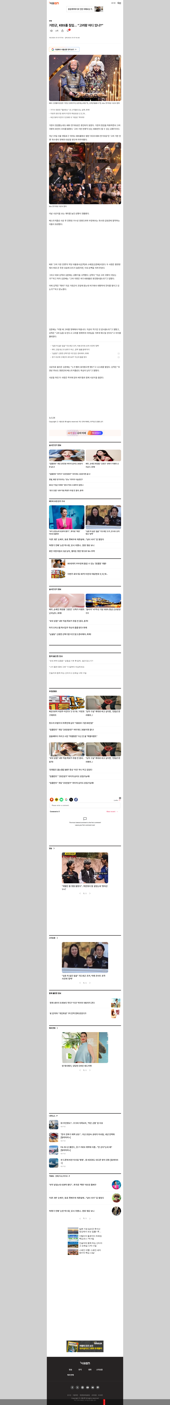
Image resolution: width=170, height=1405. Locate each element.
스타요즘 (52, 938)
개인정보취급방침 (85, 1395)
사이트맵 (93, 1395)
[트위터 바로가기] (77, 1387)
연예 (50, 21)
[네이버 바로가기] (93, 1387)
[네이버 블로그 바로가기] (98, 1387)
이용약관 (75, 1395)
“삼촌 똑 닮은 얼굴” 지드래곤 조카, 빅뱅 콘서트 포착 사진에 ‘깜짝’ (75, 346)
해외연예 (52, 1028)
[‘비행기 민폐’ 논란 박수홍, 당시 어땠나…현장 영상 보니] (116, 1211)
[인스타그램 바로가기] (88, 1387)
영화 (89, 1369)
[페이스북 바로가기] (72, 1387)
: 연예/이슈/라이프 (58, 1176)
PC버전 (100, 1395)
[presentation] (80, 893)
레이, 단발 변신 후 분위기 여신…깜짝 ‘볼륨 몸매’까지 (71, 349)
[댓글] (68, 30)
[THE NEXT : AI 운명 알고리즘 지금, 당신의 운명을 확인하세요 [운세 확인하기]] (85, 433)
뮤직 (80, 1369)
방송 (50, 848)
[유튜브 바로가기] (82, 1387)
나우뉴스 (52, 1116)
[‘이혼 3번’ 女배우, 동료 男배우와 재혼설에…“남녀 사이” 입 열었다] (116, 1198)
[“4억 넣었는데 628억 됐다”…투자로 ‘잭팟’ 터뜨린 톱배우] (116, 1184)
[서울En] (54, 3)
